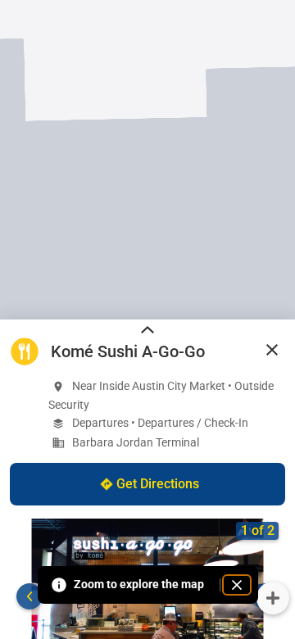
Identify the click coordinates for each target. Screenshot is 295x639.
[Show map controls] (272, 598)
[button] (272, 350)
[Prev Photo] (29, 596)
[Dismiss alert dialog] (236, 585)
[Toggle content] (147, 331)
